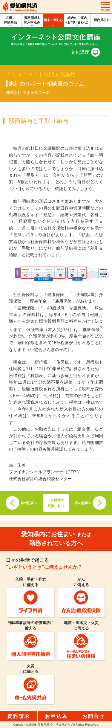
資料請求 (18, 716)
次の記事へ (83, 503)
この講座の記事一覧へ (56, 503)
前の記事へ (29, 503)
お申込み (56, 716)
